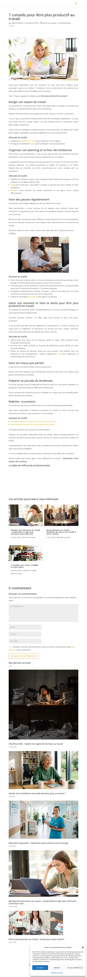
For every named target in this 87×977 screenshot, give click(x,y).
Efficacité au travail (48, 23)
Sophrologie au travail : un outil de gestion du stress (33, 424)
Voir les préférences (75, 968)
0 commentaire (64, 23)
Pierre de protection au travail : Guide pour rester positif (36, 939)
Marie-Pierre (17, 23)
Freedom (14, 190)
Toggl (13, 185)
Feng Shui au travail (27, 141)
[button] (83, 947)
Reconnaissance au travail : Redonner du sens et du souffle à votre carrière (61, 532)
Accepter (40, 968)
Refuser (57, 968)
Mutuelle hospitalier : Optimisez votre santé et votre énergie (38, 843)
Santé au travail (16, 574)
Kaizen (32, 143)
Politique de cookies (57, 973)
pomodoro (32, 296)
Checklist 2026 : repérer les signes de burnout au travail (36, 743)
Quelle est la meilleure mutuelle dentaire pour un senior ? (37, 793)
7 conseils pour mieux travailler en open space (24, 566)
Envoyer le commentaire (23, 655)
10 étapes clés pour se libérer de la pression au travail (33, 421)
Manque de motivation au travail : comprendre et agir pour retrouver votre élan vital (25, 532)
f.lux (59, 354)
